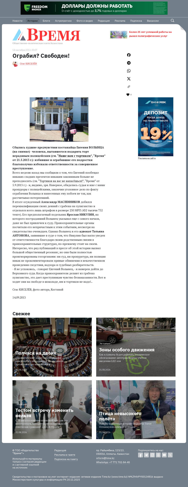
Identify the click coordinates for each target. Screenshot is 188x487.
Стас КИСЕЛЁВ (28, 63)
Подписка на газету (66, 459)
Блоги (46, 20)
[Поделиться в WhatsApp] (128, 70)
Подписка (136, 20)
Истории (32, 20)
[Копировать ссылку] (128, 86)
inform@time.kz (105, 458)
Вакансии (153, 20)
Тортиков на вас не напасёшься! (61, 181)
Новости (17, 20)
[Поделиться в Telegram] (128, 63)
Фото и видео (85, 20)
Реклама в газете (64, 454)
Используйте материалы (27, 458)
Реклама (120, 20)
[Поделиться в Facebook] (128, 55)
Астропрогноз (63, 20)
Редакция (104, 20)
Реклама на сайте (147, 158)
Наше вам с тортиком (75, 156)
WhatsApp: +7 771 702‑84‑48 (113, 462)
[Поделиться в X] (128, 78)
